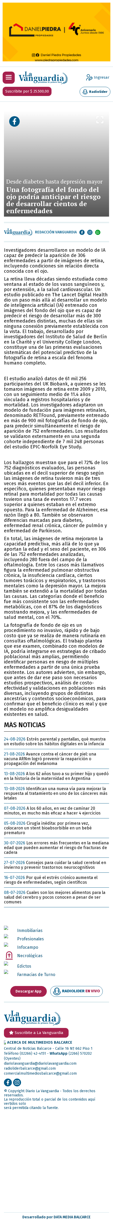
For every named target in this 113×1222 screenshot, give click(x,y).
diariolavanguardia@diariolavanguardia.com (40, 1063)
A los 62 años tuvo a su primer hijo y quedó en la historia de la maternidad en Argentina (56, 776)
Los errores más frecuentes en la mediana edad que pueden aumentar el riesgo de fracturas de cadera (56, 847)
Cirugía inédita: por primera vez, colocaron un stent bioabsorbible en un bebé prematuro (48, 828)
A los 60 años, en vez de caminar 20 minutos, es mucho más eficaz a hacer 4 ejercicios (52, 811)
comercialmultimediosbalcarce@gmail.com (40, 1073)
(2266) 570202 (80, 1053)
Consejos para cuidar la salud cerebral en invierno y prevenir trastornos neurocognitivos (55, 865)
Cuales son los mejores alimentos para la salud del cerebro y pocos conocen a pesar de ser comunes (54, 897)
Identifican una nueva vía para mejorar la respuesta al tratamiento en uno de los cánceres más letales (55, 793)
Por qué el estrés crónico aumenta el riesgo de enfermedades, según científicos (50, 880)
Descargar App (29, 991)
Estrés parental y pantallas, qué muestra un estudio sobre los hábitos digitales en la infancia (55, 741)
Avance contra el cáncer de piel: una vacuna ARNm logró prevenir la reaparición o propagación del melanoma (50, 759)
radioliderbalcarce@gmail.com (30, 1068)
